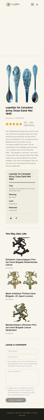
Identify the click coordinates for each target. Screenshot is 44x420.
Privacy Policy (24, 395)
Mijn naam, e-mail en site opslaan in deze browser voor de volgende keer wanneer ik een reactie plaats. (23, 364)
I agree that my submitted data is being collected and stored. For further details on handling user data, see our (21, 391)
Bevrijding (9, 118)
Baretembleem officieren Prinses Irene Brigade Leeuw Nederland (21, 327)
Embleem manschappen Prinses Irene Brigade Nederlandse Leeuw (21, 262)
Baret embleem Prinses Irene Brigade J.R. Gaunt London (21, 294)
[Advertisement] (22, 31)
